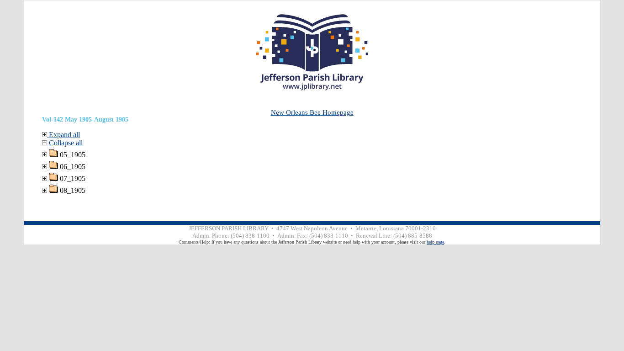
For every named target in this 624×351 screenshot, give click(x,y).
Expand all (63, 134)
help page (435, 242)
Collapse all (65, 143)
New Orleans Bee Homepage (312, 112)
